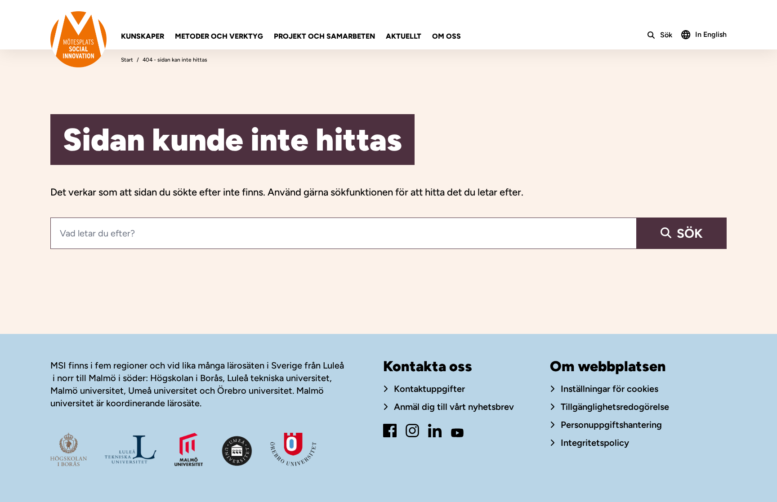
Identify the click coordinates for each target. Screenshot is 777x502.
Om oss (446, 36)
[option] (704, 34)
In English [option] (711, 34)
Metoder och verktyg (219, 36)
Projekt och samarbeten (324, 36)
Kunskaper (142, 36)
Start (127, 60)
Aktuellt (403, 36)
